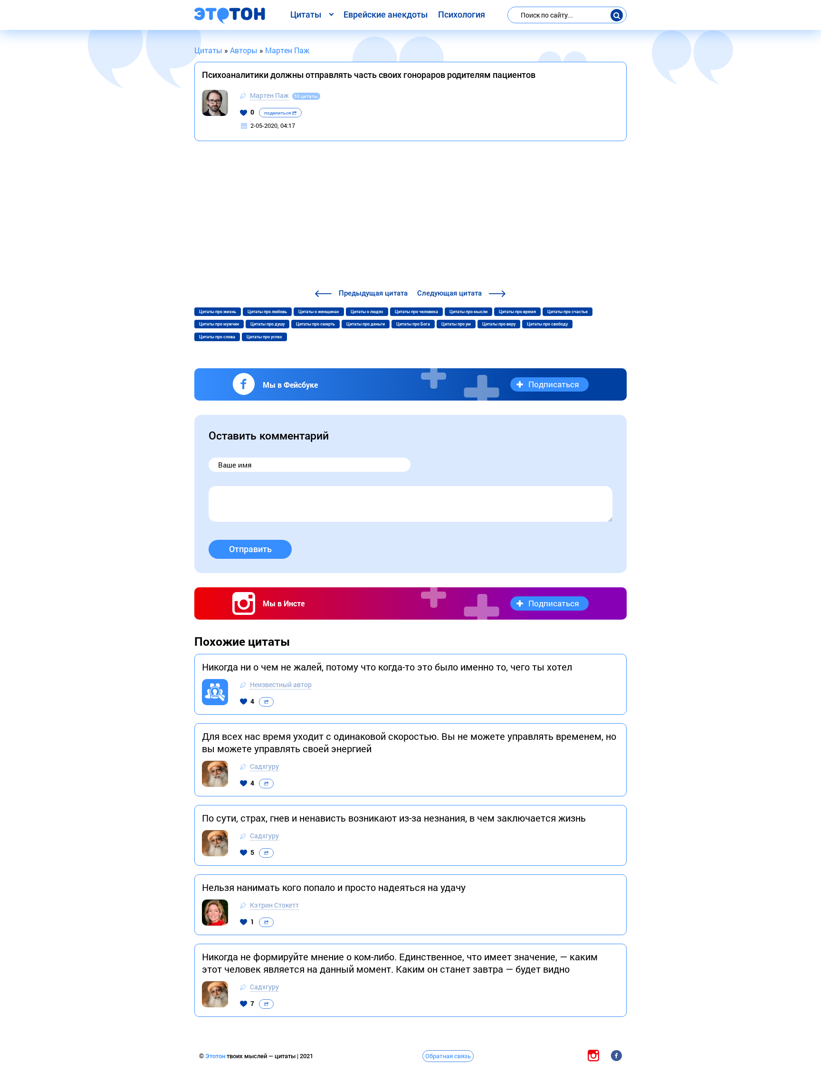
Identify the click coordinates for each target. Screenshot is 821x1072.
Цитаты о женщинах (318, 311)
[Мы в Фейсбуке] (616, 1055)
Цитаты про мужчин (219, 324)
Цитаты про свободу (547, 324)
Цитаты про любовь (267, 311)
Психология (461, 14)
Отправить (250, 549)
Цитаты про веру (499, 324)
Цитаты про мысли (468, 311)
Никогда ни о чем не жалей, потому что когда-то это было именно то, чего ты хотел (387, 666)
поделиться (278, 112)
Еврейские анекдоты (386, 14)
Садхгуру (264, 766)
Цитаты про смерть (315, 324)
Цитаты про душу (267, 324)
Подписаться (553, 384)
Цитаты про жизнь (217, 311)
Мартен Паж (269, 95)
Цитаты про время (517, 311)
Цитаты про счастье (567, 311)
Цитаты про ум (456, 324)
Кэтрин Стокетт (274, 904)
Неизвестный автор (281, 684)
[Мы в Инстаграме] (593, 1055)
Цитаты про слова (217, 337)
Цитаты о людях (367, 311)
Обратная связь (448, 1056)
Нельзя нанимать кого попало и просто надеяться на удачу (334, 887)
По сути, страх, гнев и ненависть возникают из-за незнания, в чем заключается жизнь (394, 818)
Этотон (216, 1056)
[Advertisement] (410, 216)
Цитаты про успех (264, 337)
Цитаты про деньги (365, 324)
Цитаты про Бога (413, 324)
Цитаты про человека (416, 311)
